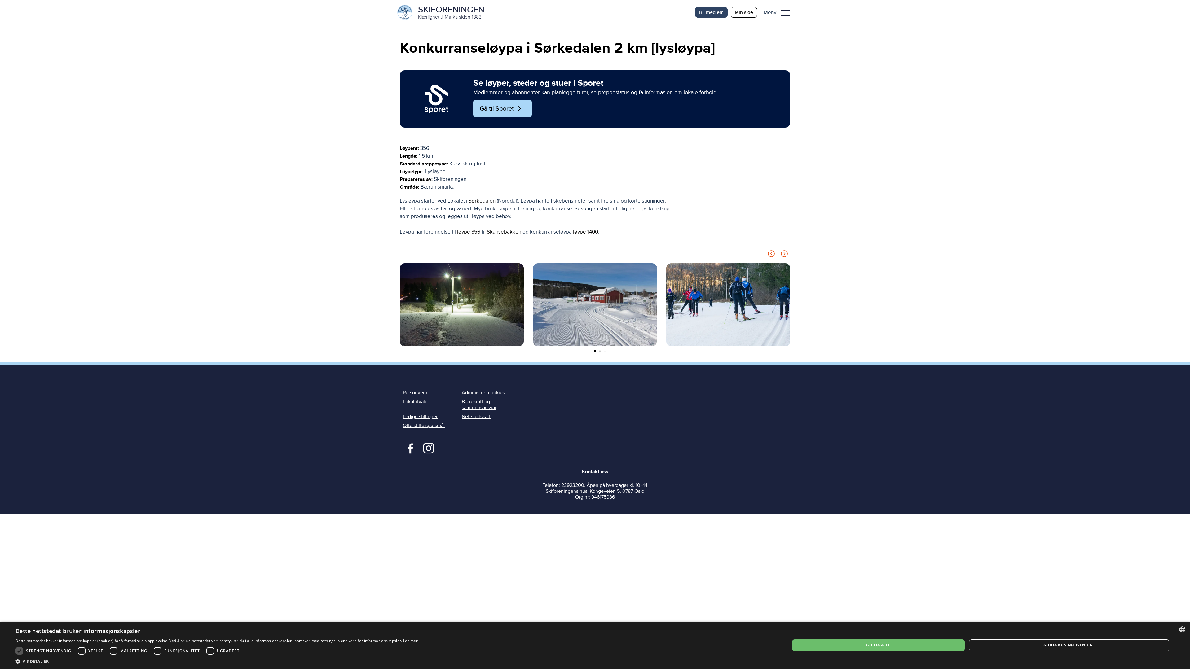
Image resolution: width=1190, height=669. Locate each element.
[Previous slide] (771, 254)
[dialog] (595, 645)
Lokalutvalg (415, 402)
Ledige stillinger (420, 416)
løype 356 (468, 232)
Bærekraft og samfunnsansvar (479, 405)
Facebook (409, 447)
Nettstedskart (476, 416)
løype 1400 (585, 232)
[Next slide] (784, 254)
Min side (744, 12)
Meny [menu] (785, 12)
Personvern (415, 393)
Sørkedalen (482, 201)
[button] (779, 12)
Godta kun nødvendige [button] (1069, 645)
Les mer (410, 640)
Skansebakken (504, 232)
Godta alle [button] (878, 645)
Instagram (428, 447)
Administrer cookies (483, 393)
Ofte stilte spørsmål (424, 425)
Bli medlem (711, 12)
